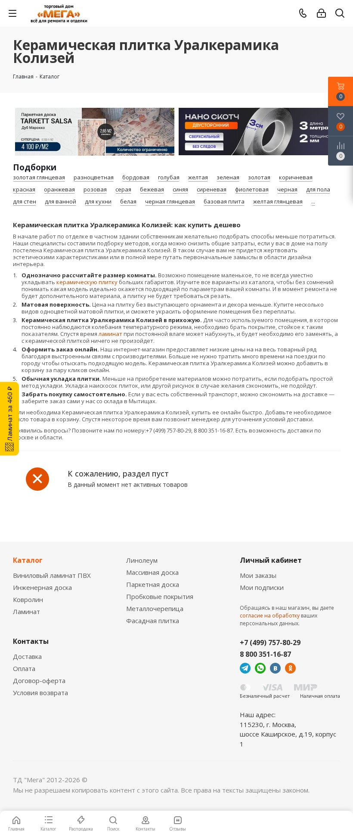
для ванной (60, 201)
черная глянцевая (170, 201)
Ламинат (26, 611)
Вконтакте (275, 668)
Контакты (31, 641)
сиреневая (211, 189)
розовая (95, 189)
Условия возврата (40, 692)
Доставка (27, 656)
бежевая (152, 189)
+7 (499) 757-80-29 (270, 642)
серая (123, 189)
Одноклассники (290, 668)
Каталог (28, 560)
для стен (24, 201)
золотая (259, 177)
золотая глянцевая (39, 177)
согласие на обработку (270, 615)
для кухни (98, 201)
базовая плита (224, 201)
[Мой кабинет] (321, 13)
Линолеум (142, 560)
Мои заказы (258, 575)
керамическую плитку (87, 282)
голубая (169, 177)
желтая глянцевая (278, 201)
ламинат (110, 334)
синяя (180, 189)
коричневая (296, 177)
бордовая (135, 177)
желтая (198, 177)
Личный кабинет (271, 560)
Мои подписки (262, 587)
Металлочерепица (154, 608)
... (313, 201)
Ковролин (28, 599)
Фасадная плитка (152, 620)
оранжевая (59, 189)
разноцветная (94, 177)
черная (287, 189)
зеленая (228, 177)
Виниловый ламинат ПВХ (52, 575)
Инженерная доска (42, 587)
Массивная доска (152, 572)
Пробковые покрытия (159, 596)
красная (24, 189)
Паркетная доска (152, 584)
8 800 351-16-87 (265, 654)
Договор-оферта (39, 680)
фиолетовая (252, 189)
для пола (318, 189)
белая (128, 201)
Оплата (24, 668)
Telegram (245, 668)
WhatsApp (260, 668)
